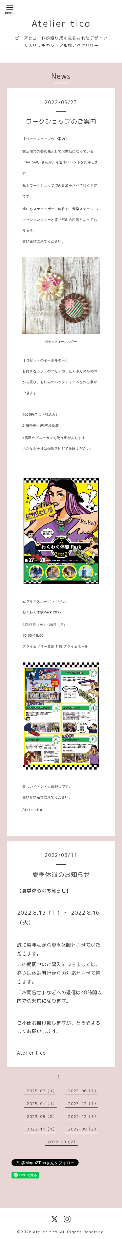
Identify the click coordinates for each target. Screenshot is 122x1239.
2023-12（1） (83, 1103)
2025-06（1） (83, 1091)
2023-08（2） (42, 1116)
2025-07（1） (42, 1091)
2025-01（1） (42, 1103)
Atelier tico (61, 23)
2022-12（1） (83, 1116)
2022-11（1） (42, 1129)
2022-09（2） (83, 1129)
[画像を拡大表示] (61, 295)
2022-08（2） (62, 1142)
